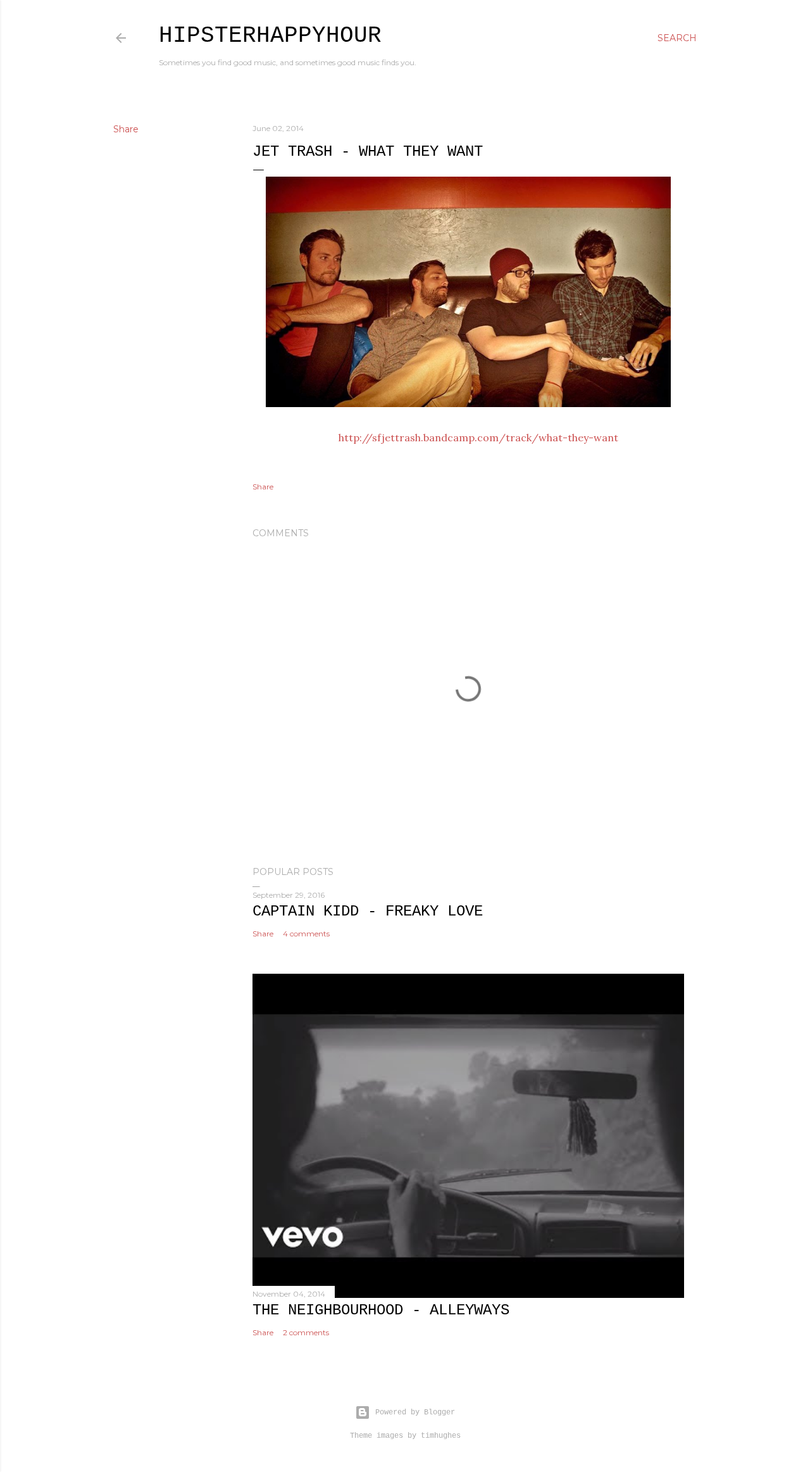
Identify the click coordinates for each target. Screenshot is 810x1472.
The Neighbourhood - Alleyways (380, 1310)
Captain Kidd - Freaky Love (367, 911)
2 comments (306, 1332)
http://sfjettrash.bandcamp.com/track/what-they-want (478, 437)
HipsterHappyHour (270, 36)
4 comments (306, 933)
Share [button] (126, 129)
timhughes (441, 1435)
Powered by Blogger (415, 1412)
